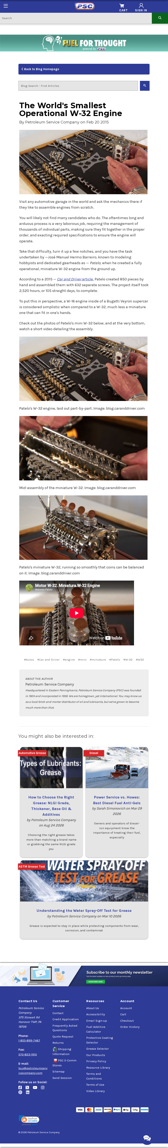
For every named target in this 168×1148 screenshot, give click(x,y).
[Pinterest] (22, 1094)
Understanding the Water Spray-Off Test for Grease (84, 910)
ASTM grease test (32, 866)
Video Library (95, 1091)
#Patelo (114, 659)
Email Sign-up (96, 1021)
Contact (58, 1013)
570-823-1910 (27, 1054)
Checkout (127, 1021)
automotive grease (32, 753)
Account (126, 1008)
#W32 (140, 659)
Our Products (95, 1055)
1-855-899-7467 (29, 1040)
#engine (69, 659)
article (75, 279)
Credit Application (65, 1019)
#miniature (98, 659)
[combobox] (76, 18)
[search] (160, 18)
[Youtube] (37, 1089)
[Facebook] (22, 1089)
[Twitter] (29, 1089)
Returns (58, 1043)
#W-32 (128, 659)
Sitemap (58, 1071)
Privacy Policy (96, 1061)
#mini (82, 659)
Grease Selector (97, 1048)
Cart (123, 1014)
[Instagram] (44, 1089)
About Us (92, 1008)
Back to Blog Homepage (41, 69)
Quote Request (62, 1036)
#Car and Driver (48, 659)
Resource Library (98, 1067)
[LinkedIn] (29, 1094)
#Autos (29, 659)
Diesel (94, 753)
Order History (130, 1027)
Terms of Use (95, 1084)
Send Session (62, 1078)
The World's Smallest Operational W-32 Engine (70, 109)
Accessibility (95, 1014)
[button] (29, 1120)
